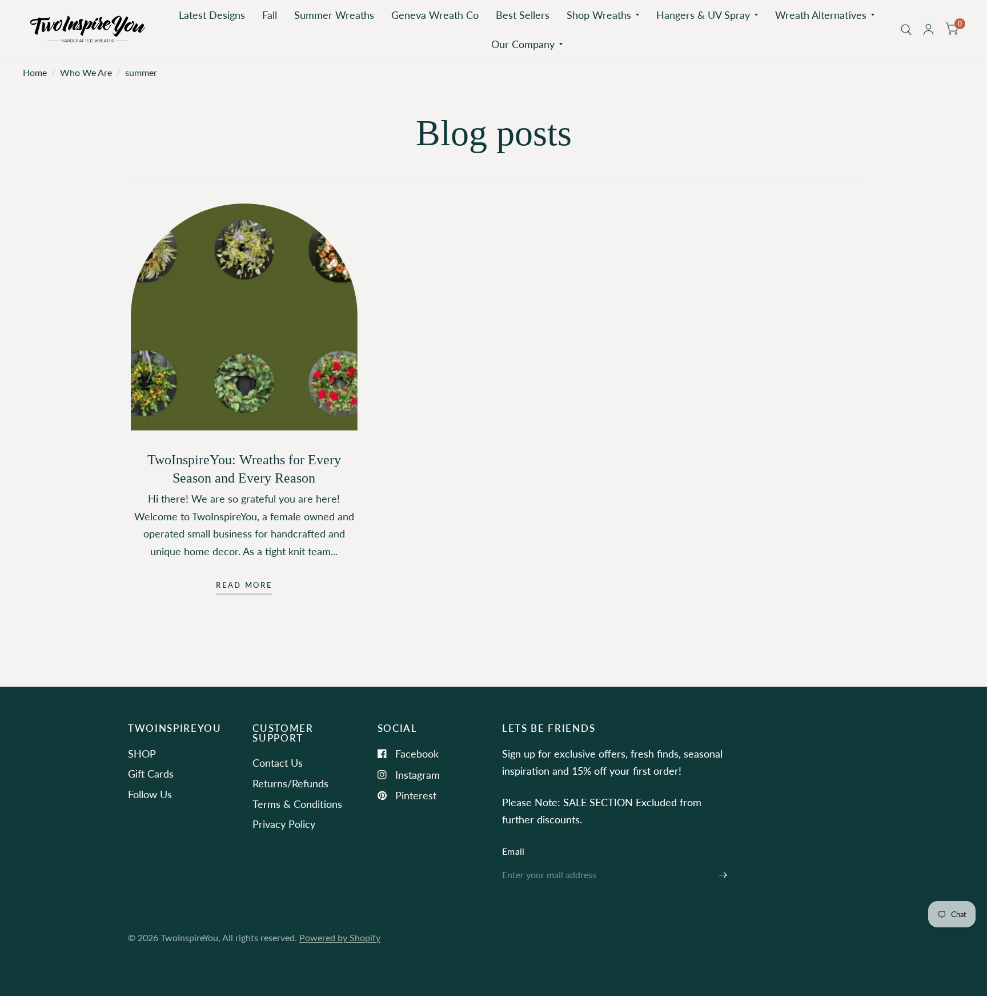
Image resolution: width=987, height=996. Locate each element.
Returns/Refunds (290, 783)
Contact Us (277, 762)
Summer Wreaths (334, 15)
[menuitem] (212, 15)
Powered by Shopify (339, 938)
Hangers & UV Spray (703, 15)
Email (513, 851)
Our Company (523, 44)
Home (35, 72)
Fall (269, 15)
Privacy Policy (283, 824)
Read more (244, 585)
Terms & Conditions (297, 804)
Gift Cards (151, 773)
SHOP (142, 753)
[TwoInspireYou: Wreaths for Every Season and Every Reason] (244, 317)
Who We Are (86, 72)
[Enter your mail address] (723, 875)
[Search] (906, 29)
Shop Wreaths (599, 15)
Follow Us (150, 794)
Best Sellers (522, 15)
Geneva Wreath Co (435, 15)
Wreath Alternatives (820, 15)
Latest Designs (212, 15)
